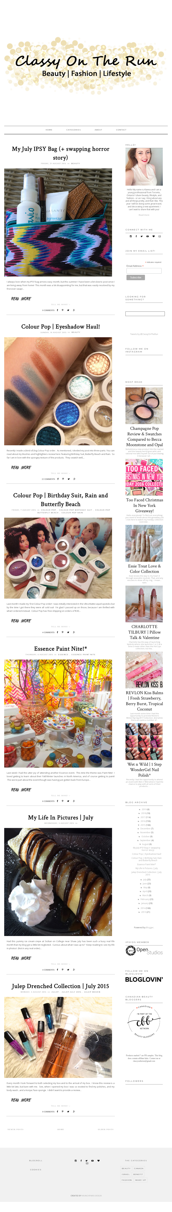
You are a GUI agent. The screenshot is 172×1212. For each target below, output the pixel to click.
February (145, 899)
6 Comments (48, 801)
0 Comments (48, 310)
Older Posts (106, 1129)
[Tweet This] (69, 310)
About (98, 130)
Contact (121, 130)
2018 (143, 813)
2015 (143, 825)
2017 (143, 817)
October (145, 836)
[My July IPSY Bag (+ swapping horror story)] (61, 298)
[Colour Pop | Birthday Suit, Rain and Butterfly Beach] (61, 620)
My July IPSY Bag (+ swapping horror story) (146, 849)
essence (63, 654)
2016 (143, 821)
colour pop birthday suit (75, 510)
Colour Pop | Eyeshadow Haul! (60, 327)
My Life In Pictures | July (60, 817)
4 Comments (48, 632)
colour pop (48, 510)
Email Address (135, 266)
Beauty (75, 163)
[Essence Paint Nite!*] (61, 789)
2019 (144, 809)
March (145, 895)
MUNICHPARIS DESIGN (92, 1195)
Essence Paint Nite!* (60, 649)
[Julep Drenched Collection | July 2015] (61, 1100)
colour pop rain (72, 513)
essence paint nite (84, 654)
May (145, 887)
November (145, 832)
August (145, 844)
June (145, 883)
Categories (74, 130)
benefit (138, 1174)
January (145, 903)
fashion (127, 1180)
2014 (143, 908)
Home (49, 130)
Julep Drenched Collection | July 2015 (60, 986)
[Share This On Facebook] (58, 310)
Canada (139, 1168)
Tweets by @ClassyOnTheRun (144, 334)
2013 (143, 912)
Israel (126, 1174)
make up (140, 1180)
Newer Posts (16, 1129)
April (145, 891)
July (145, 879)
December (145, 828)
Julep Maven (92, 992)
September (145, 840)
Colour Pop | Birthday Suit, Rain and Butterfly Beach (147, 859)
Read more (144, 215)
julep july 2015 (71, 992)
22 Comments (48, 479)
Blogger (150, 927)
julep (55, 992)
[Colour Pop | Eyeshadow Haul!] (61, 467)
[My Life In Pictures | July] (61, 958)
